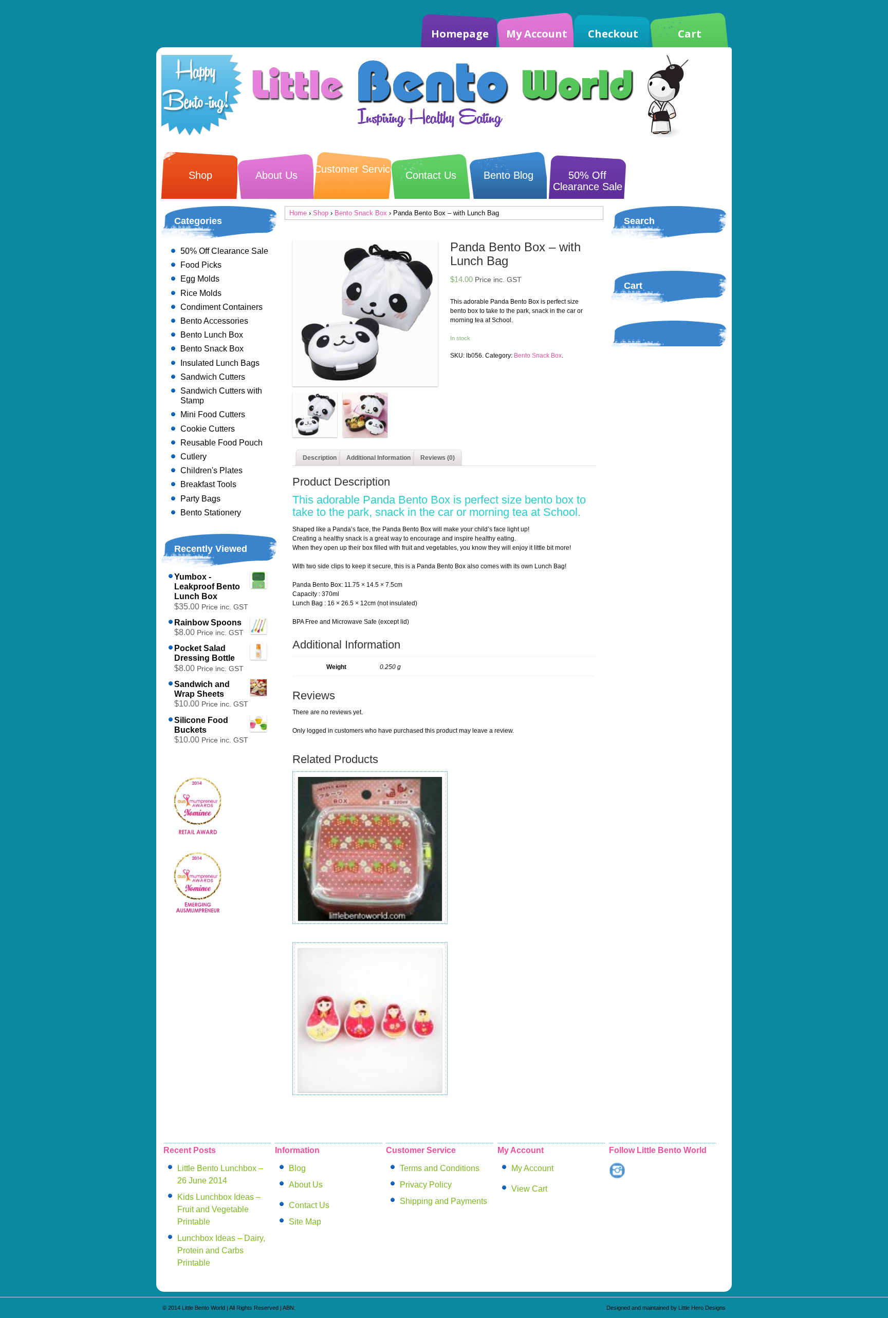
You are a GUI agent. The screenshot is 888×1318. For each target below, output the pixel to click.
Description (320, 457)
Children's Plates (211, 470)
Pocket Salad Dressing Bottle (204, 653)
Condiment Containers (221, 307)
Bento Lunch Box (211, 334)
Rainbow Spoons (208, 622)
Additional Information (378, 457)
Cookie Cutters (207, 428)
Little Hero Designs (702, 1308)
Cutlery (193, 456)
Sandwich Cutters (212, 377)
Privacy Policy (426, 1184)
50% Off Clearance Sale (587, 181)
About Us (276, 175)
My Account (536, 34)
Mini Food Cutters (212, 414)
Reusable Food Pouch (221, 442)
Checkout (613, 34)
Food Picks (200, 265)
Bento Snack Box (361, 213)
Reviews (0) (437, 457)
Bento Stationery (210, 512)
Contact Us (430, 175)
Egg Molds (199, 278)
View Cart (529, 1188)
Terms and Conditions (439, 1168)
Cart (689, 34)
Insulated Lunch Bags (220, 363)
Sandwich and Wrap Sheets (202, 689)
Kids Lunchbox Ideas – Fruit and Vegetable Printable (219, 1209)
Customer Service (355, 169)
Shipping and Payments (443, 1201)
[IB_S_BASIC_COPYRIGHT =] (365, 313)
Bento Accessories (214, 321)
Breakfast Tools (208, 484)
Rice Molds (200, 293)
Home (298, 213)
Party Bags (200, 498)
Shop (200, 175)
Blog (297, 1168)
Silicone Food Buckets (201, 725)
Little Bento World (203, 1308)
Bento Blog (508, 175)
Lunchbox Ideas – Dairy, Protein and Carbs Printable (221, 1250)
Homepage (460, 34)
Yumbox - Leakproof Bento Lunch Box (207, 586)
